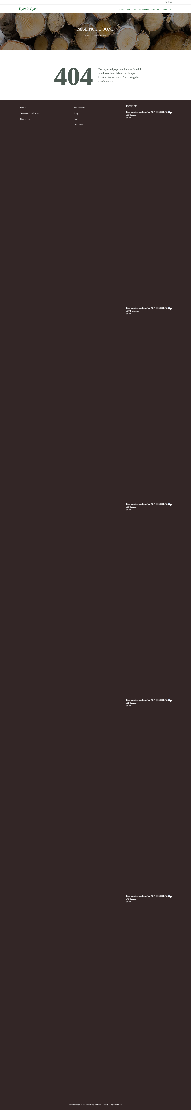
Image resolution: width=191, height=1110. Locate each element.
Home (87, 36)
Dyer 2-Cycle (28, 9)
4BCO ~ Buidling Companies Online (108, 1104)
